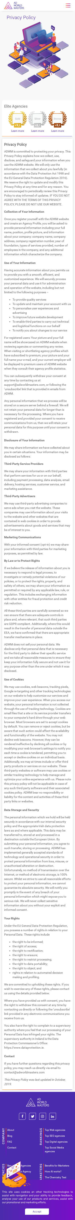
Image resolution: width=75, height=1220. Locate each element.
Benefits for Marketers (57, 1165)
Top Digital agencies (56, 1141)
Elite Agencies (16, 106)
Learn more (17, 130)
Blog (9, 1135)
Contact (11, 1147)
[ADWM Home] (37, 1099)
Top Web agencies (55, 1130)
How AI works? (53, 1171)
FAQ (9, 1141)
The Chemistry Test (55, 1177)
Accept (37, 1211)
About (10, 1130)
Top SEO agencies (55, 1135)
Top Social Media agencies (54, 1149)
